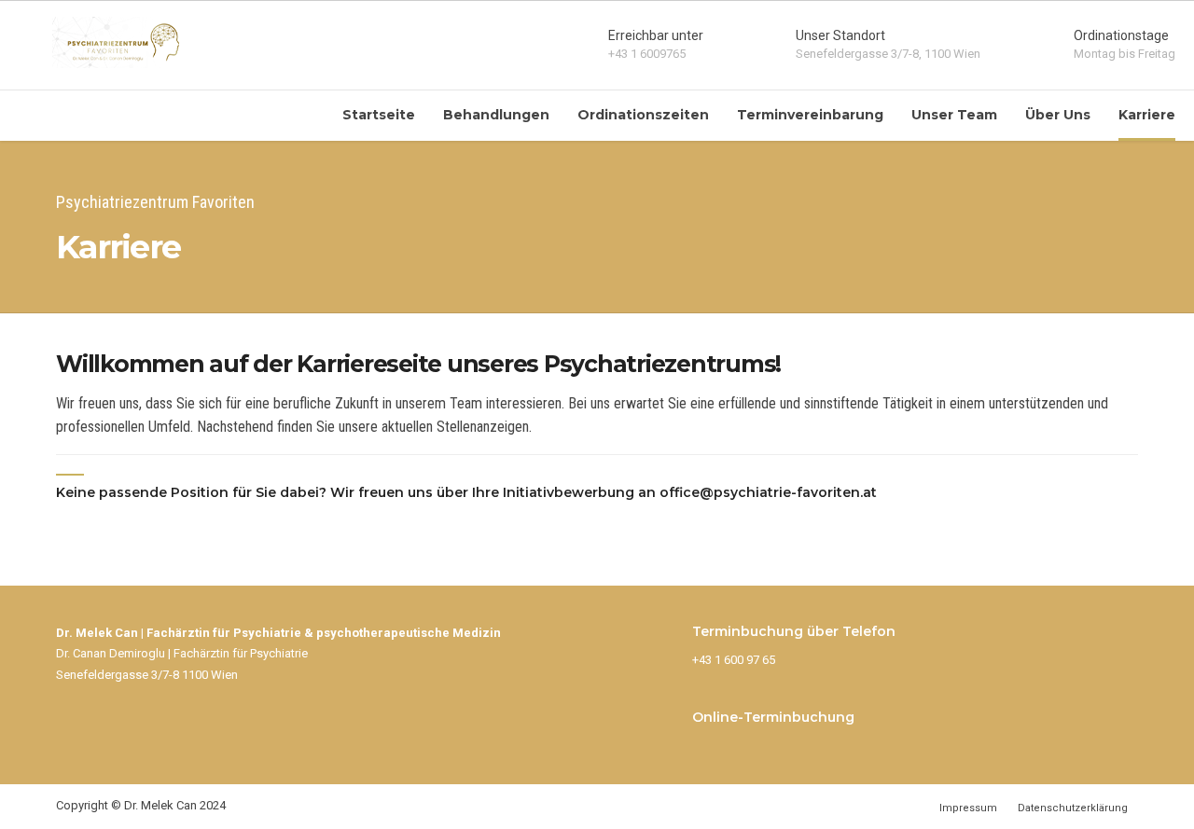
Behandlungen (496, 114)
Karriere (1146, 114)
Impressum (968, 808)
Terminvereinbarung (810, 114)
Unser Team (954, 114)
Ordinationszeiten (643, 114)
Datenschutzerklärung (1073, 808)
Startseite (378, 114)
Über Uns (1057, 114)
